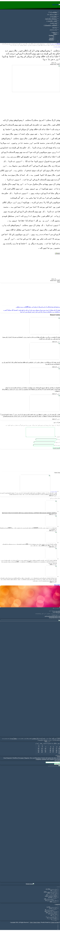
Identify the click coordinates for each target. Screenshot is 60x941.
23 (38, 750)
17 (59, 750)
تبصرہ (57, 436)
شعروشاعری (51, 20)
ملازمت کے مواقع (5, 738)
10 (59, 748)
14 (45, 748)
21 (45, 750)
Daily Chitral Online (35, 922)
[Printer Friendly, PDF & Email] (57, 253)
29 (42, 752)
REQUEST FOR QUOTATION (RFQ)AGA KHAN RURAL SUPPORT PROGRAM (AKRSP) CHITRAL (29, 513)
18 (56, 750)
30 (38, 752)
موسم (54, 27)
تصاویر (47, 738)
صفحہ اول (52, 12)
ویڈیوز (50, 740)
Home (58, 43)
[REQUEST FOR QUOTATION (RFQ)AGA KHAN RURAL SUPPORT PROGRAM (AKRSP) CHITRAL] (51, 511)
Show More (57, 584)
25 (56, 752)
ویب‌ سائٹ (57, 445)
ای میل (57, 442)
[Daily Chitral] (56, 4)
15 (42, 748)
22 (42, 750)
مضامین (53, 16)
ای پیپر (53, 29)
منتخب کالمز (51, 18)
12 (53, 748)
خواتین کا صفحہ (38, 738)
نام (58, 439)
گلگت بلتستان (50, 25)
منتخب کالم (56, 740)
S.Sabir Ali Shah (55, 922)
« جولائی (57, 755)
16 (38, 748)
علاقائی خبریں (20, 738)
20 (50, 750)
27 (50, 752)
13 (50, 748)
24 (59, 752)
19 (53, 750)
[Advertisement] (30, 104)
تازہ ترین (52, 14)
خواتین (53, 23)
